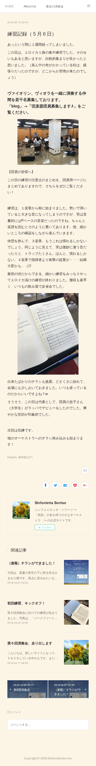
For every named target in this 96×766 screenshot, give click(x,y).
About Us (30, 6)
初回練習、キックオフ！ (26, 602)
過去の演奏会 (55, 6)
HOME (9, 6)
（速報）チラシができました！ (31, 562)
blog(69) (12, 457)
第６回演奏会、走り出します (29, 642)
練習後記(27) (25, 457)
